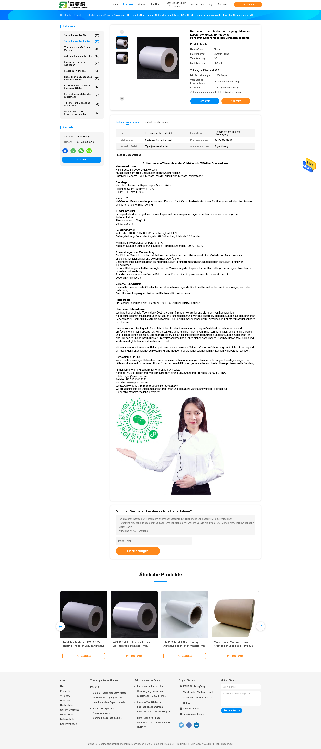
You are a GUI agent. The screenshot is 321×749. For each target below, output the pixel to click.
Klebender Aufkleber (81, 71)
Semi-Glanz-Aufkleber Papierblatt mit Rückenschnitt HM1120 (153, 723)
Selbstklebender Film (81, 35)
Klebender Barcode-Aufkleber (81, 63)
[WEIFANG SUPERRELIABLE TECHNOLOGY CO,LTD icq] (89, 150)
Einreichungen (138, 551)
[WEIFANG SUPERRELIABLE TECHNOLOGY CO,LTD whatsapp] (73, 150)
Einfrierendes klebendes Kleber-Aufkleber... (81, 87)
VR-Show (65, 696)
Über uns (65, 700)
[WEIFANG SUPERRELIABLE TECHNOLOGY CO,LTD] (73, 5)
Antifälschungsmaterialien (81, 56)
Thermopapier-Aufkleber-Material (81, 48)
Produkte (65, 691)
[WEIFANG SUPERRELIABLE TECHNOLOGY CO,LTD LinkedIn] (196, 725)
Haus (63, 686)
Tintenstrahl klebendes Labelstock (81, 104)
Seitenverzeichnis (70, 710)
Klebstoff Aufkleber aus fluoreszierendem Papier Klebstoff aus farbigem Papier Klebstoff (153, 707)
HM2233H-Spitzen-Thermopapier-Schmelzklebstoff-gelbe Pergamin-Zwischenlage (106, 713)
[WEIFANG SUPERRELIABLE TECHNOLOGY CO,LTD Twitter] (181, 725)
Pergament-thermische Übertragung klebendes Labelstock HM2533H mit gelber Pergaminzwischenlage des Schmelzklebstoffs (153, 691)
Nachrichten (66, 705)
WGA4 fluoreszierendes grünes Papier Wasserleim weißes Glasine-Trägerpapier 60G (184, 646)
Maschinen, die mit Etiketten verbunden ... (81, 113)
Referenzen (248, 4)
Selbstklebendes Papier (81, 41)
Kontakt (81, 159)
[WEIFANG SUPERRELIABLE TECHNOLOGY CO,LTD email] (65, 150)
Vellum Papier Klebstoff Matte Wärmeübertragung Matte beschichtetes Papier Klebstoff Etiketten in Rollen (110, 698)
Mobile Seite (66, 714)
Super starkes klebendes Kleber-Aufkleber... (81, 78)
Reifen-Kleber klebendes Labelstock (81, 95)
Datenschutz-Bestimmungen (68, 721)
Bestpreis (204, 101)
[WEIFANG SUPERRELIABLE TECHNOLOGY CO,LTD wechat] (81, 150)
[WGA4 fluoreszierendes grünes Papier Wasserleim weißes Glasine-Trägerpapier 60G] (184, 614)
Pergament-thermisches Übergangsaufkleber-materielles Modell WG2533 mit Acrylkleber (132, 646)
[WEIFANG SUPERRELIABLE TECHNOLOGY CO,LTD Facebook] (189, 725)
